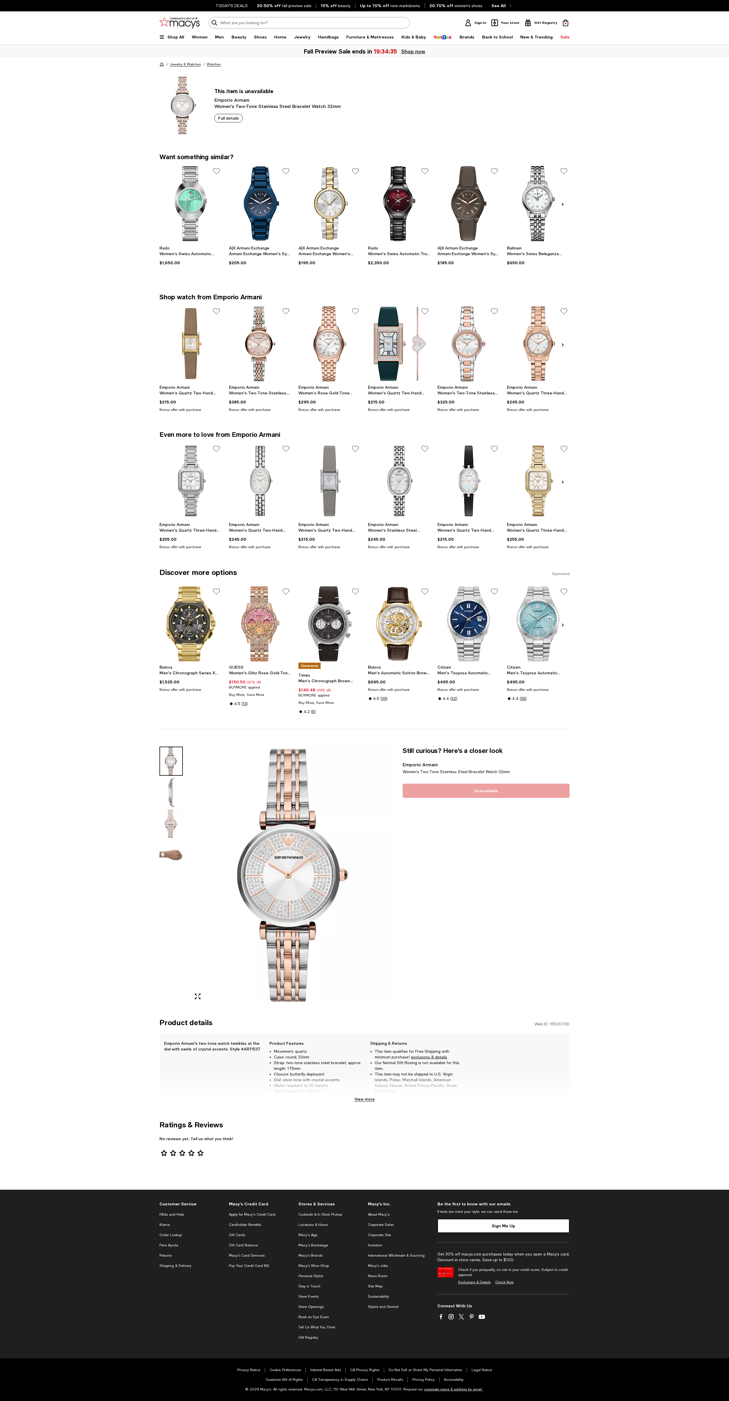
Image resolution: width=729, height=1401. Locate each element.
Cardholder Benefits (245, 1225)
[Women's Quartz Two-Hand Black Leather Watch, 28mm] (468, 481)
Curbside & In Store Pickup (320, 1214)
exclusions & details (429, 1057)
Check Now (504, 1282)
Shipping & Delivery (175, 1266)
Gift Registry (308, 1337)
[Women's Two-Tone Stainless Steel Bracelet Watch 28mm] (260, 344)
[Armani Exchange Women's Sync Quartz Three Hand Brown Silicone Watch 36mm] (468, 203)
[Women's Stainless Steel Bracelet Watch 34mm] (399, 481)
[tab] (171, 761)
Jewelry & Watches (185, 64)
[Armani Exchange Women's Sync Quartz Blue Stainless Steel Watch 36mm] (260, 203)
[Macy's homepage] (161, 64)
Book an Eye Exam (313, 1317)
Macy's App (307, 1235)
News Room (378, 1276)
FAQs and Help (171, 1214)
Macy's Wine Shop (313, 1266)
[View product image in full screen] (197, 996)
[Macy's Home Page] (179, 22)
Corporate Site (379, 1235)
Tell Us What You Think (316, 1327)
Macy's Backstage (313, 1245)
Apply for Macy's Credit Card (252, 1214)
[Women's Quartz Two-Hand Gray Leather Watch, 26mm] (329, 481)
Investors (375, 1245)
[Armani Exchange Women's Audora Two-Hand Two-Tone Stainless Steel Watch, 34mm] (329, 203)
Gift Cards (237, 1235)
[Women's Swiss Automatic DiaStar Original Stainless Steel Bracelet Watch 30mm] (190, 203)
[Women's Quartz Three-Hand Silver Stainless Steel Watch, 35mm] (190, 481)
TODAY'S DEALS (232, 5)
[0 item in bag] (566, 22)
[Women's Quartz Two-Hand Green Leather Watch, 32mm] (399, 344)
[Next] (562, 204)
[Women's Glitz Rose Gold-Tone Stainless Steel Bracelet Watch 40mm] (260, 624)
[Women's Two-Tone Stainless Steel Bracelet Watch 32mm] (468, 344)
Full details (228, 118)
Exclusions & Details (474, 1282)
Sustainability (378, 1296)
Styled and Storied (383, 1307)
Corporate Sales (381, 1225)
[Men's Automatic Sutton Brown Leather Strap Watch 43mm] (399, 624)
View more (365, 1099)
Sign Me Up (503, 1225)
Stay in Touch (309, 1286)
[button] (277, 875)
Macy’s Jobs (378, 1266)
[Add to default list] (216, 171)
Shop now (413, 51)
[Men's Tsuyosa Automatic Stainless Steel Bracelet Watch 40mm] (468, 624)
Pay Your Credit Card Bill (249, 1266)
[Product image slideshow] (293, 875)
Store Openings (311, 1307)
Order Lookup (170, 1235)
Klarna (164, 1225)
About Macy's (379, 1214)
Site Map (375, 1286)
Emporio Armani (231, 100)
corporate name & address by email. (453, 1389)
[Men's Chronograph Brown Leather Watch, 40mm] (329, 624)
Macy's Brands (310, 1255)
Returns (165, 1255)
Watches (214, 64)
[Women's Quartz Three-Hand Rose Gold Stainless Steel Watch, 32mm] (538, 344)
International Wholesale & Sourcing (396, 1255)
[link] (190, 255)
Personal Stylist (310, 1276)
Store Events (308, 1296)
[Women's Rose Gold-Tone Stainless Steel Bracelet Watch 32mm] (329, 344)
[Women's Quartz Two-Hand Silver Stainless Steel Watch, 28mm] (260, 481)
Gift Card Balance (243, 1245)
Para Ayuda (168, 1245)
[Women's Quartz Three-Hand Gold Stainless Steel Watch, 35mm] (538, 481)
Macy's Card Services (247, 1255)
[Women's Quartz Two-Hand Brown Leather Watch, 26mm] (190, 344)
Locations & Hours (313, 1225)
